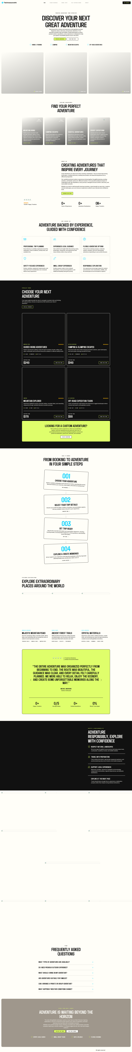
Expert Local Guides (39, 1037)
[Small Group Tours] (52, 1037)
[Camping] (51, 44)
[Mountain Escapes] (66, 44)
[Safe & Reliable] (72, 1037)
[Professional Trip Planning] (25, 239)
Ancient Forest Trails (62, 632)
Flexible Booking (96, 1037)
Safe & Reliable (78, 1037)
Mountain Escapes (73, 45)
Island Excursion (53, 2)
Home (45, 2)
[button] (66, 962)
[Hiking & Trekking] (30, 44)
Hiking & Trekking (37, 45)
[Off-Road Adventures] (88, 44)
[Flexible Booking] (89, 1037)
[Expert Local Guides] (32, 1037)
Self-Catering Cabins (76, 2)
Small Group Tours (59, 1037)
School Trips (64, 2)
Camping (55, 45)
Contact (86, 2)
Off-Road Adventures (95, 45)
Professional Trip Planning (34, 246)
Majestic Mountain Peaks (33, 632)
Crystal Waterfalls (91, 632)
